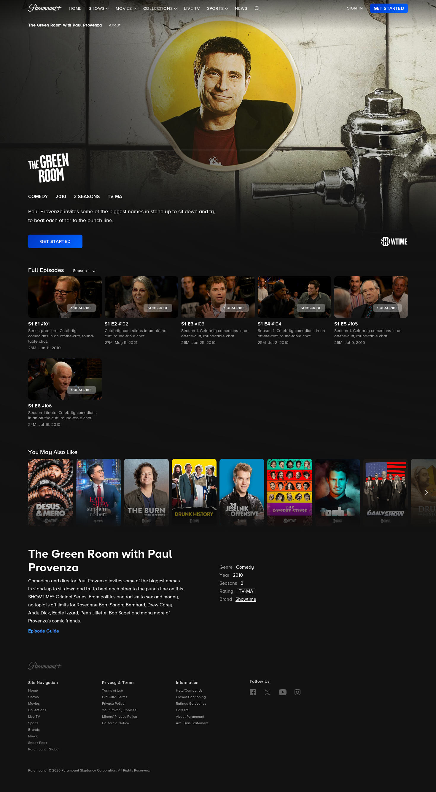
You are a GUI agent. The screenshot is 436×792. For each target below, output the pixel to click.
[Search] (257, 8)
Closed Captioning (191, 697)
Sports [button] (216, 9)
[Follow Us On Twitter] (267, 692)
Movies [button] (124, 9)
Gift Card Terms (114, 697)
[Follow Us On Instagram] (297, 692)
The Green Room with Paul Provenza (65, 25)
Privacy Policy (113, 704)
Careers (182, 710)
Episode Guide (43, 631)
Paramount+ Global (43, 749)
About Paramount (190, 717)
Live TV (192, 9)
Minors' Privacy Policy (119, 717)
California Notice (115, 723)
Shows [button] (97, 9)
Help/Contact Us (189, 691)
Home (75, 9)
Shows (33, 697)
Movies (34, 704)
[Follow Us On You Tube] (283, 692)
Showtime (245, 599)
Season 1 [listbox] (81, 271)
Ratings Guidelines (191, 704)
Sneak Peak (37, 743)
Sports (33, 723)
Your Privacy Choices (119, 710)
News (241, 9)
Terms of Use (112, 691)
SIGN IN (355, 8)
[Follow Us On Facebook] (253, 692)
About (114, 25)
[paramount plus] (45, 8)
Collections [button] (158, 9)
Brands (34, 730)
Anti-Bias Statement (192, 723)
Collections (37, 710)
